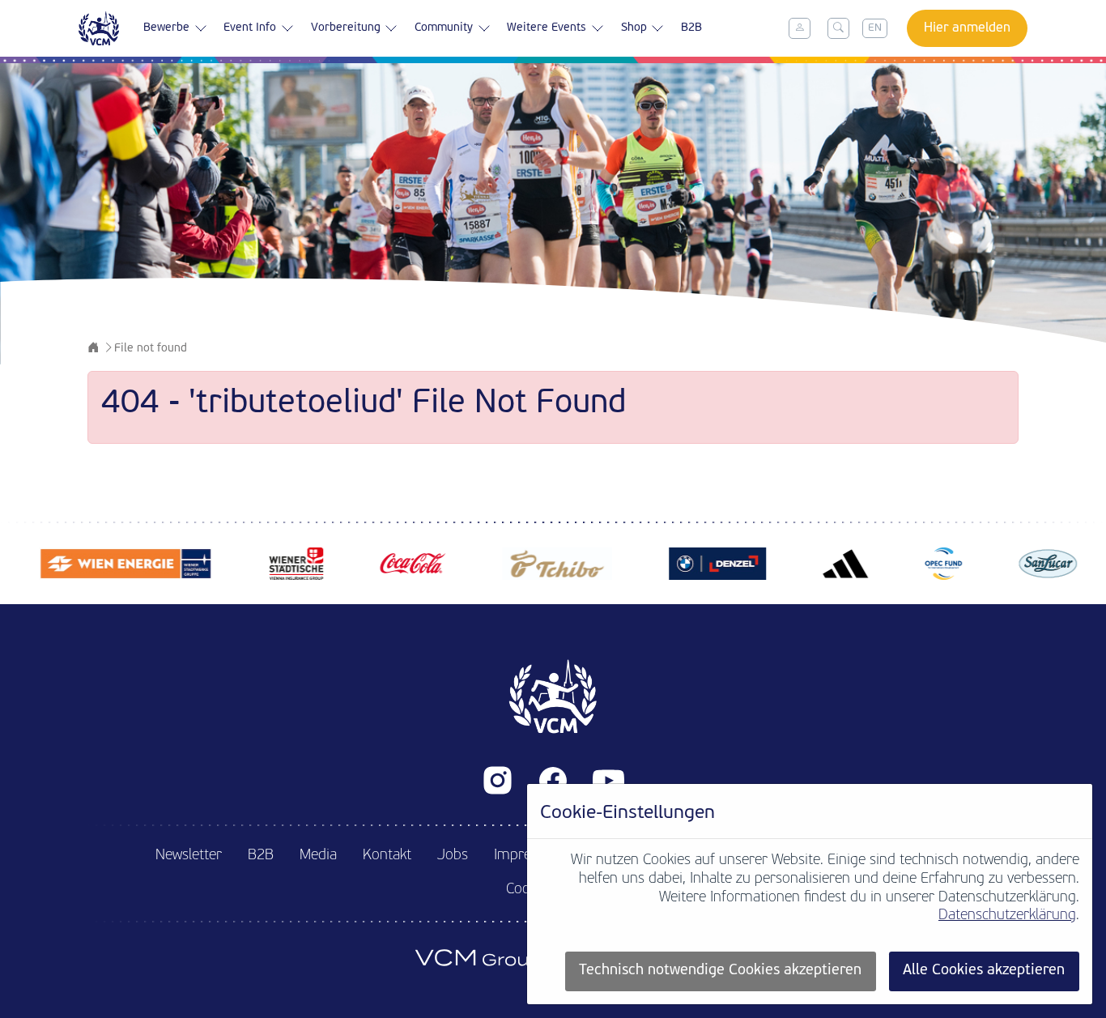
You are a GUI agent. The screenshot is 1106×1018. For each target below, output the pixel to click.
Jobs (452, 856)
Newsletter (188, 856)
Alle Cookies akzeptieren (984, 971)
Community (444, 28)
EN (875, 28)
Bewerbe (166, 28)
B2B (691, 28)
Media (318, 856)
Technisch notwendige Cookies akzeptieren (720, 971)
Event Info (249, 28)
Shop (634, 28)
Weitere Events (546, 28)
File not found (150, 349)
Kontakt (387, 856)
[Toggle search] (839, 28)
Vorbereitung (346, 28)
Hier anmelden (967, 28)
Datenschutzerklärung (1007, 915)
